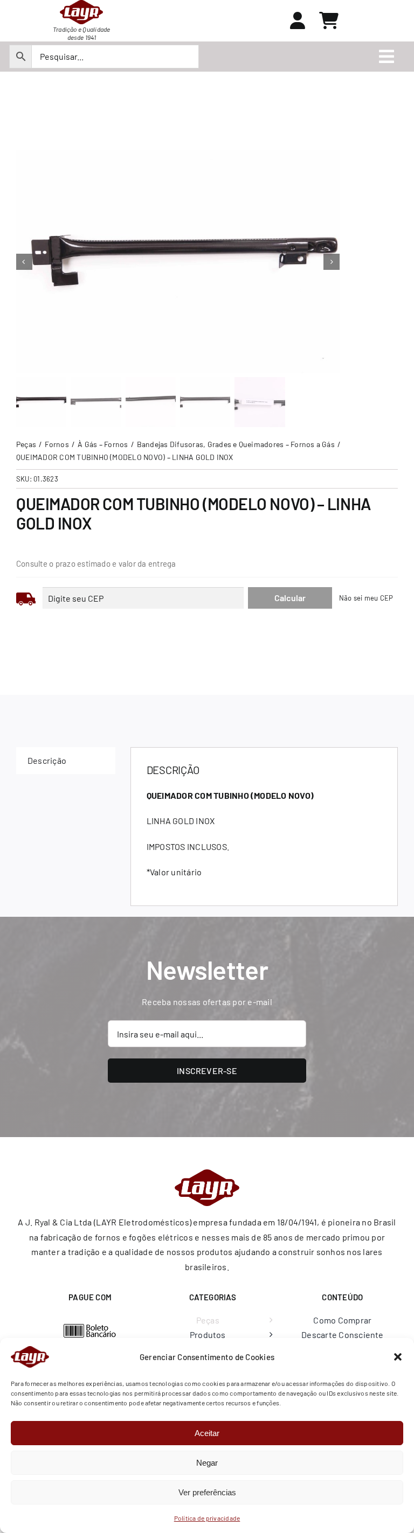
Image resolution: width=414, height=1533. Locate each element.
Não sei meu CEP (366, 598)
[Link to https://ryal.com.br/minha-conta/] (297, 20)
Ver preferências (207, 1492)
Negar (207, 1462)
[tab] (65, 760)
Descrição (46, 760)
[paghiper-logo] (90, 1327)
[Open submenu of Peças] (268, 1320)
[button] (397, 1356)
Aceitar (207, 1433)
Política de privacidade (207, 1518)
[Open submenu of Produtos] (268, 1334)
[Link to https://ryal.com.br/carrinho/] (329, 20)
